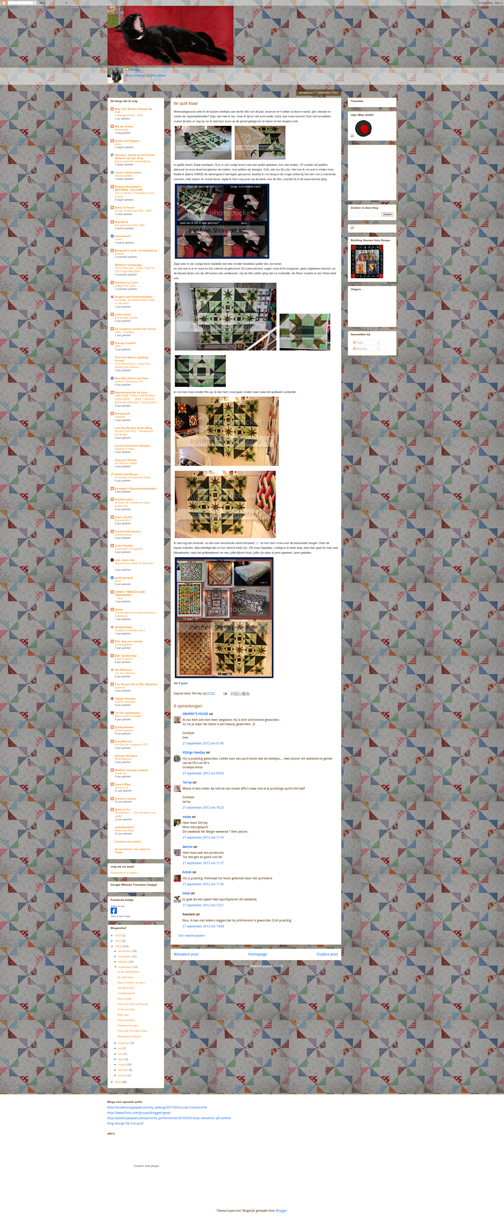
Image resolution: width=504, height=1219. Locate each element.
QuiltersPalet (123, 627)
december (125, 951)
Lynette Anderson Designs (132, 445)
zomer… (119, 239)
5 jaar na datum (123, 658)
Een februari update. (126, 463)
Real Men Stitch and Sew (131, 378)
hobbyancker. (124, 499)
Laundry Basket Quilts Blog (133, 427)
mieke (187, 817)
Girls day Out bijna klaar (132, 1030)
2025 (117, 346)
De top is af (121, 787)
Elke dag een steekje (129, 641)
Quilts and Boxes (126, 474)
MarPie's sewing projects (131, 770)
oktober (123, 961)
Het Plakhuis (123, 669)
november (125, 956)
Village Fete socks (125, 285)
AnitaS (187, 872)
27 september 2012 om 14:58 (203, 926)
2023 (118, 935)
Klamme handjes (128, 1025)
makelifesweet (124, 827)
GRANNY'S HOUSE (195, 714)
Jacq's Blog (123, 784)
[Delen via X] (240, 694)
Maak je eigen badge (120, 916)
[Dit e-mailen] (233, 694)
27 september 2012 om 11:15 (203, 837)
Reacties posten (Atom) (267, 966)
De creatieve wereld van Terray (135, 328)
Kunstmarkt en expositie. (129, 548)
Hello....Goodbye (124, 332)
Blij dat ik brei (124, 126)
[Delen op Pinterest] (248, 694)
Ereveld (119, 253)
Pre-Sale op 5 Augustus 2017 (131, 744)
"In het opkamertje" (128, 712)
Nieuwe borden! (123, 175)
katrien (188, 847)
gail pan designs (126, 755)
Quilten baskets (124, 730)
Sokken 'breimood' (125, 701)
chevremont (123, 236)
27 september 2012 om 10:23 (203, 807)
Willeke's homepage (128, 264)
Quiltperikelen (124, 727)
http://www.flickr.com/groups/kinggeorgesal (138, 1113)
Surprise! (120, 687)
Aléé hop (123, 1014)
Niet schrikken (126, 1020)
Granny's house (125, 798)
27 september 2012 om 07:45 (203, 743)
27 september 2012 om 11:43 (203, 884)
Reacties (361, 348)
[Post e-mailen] (225, 693)
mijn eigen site (124, 560)
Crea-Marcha (123, 741)
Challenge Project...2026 (129, 115)
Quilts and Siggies (127, 140)
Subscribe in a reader (124, 872)
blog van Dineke (126, 460)
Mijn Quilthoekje (126, 655)
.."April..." (120, 598)
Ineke (186, 893)
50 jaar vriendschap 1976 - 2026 (133, 210)
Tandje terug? (126, 987)
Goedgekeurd (126, 993)
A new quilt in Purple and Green (133, 477)
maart (122, 1064)
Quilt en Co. (123, 809)
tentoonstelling (123, 534)
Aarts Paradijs (124, 545)
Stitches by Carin (126, 282)
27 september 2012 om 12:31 (203, 905)
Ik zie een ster (126, 1009)
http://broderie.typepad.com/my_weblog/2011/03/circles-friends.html (157, 1107)
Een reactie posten (192, 935)
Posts (359, 342)
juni (120, 1053)
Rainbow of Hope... (125, 448)
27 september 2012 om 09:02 (203, 773)
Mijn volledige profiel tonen (146, 75)
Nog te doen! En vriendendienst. (133, 161)
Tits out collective (125, 673)
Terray (187, 782)
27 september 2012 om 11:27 (203, 863)
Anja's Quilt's (123, 517)
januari (123, 1075)
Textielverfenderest (128, 531)
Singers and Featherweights (134, 296)
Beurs (118, 580)
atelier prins (123, 314)
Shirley (134, 69)
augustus (124, 1043)
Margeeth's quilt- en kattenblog (136, 250)
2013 (118, 940)
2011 (118, 1082)
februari (123, 1070)
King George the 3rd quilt (125, 1123)
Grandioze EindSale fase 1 (130, 630)
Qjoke (119, 609)
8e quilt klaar (125, 977)
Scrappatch (122, 413)
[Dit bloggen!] (236, 694)
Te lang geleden (124, 644)
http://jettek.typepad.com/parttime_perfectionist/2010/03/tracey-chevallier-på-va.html (169, 1118)
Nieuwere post (186, 954)
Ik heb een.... (122, 773)
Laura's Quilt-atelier (128, 172)
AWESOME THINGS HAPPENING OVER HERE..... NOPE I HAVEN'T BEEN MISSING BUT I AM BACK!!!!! (136, 399)
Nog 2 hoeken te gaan (131, 982)
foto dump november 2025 (130, 225)
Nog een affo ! (123, 520)
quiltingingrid (124, 577)
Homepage (257, 954)
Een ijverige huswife (126, 317)
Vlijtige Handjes (194, 752)
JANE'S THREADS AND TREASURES (130, 593)
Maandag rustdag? (129, 1036)
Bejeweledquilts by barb (131, 392)
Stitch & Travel (124, 207)
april (121, 1059)
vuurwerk (120, 416)
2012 (118, 946)
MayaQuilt (121, 221)
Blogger (281, 1211)
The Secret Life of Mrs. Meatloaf (136, 684)
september (125, 967)
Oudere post (327, 954)
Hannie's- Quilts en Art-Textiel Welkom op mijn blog (135, 156)
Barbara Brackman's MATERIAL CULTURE (129, 188)
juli (120, 1048)
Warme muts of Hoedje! (128, 716)
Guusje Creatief (125, 343)
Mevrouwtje (125, 998)
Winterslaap (121, 129)
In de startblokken (129, 971)
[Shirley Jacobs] (114, 912)
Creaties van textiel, (128, 841)
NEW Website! (123, 758)
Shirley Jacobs (118, 906)
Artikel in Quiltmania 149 (129, 381)
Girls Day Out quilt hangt (133, 1004)
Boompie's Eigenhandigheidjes (136, 488)
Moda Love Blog (124, 830)
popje (118, 144)
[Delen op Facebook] (244, 694)
